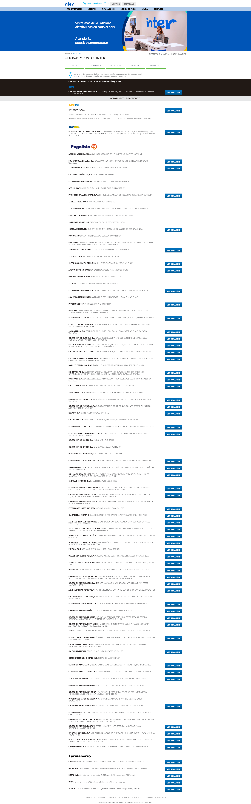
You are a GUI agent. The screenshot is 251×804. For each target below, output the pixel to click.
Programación (74, 9)
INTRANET (102, 798)
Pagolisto (135, 65)
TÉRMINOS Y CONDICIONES (130, 798)
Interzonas (115, 65)
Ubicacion (76, 53)
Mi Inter (116, 4)
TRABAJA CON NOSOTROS (155, 798)
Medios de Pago (128, 9)
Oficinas (74, 65)
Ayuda (145, 9)
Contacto (158, 9)
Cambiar (182, 54)
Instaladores (108, 9)
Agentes (92, 9)
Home (67, 53)
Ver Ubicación (173, 92)
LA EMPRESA (90, 798)
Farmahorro (156, 65)
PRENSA (112, 798)
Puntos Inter (95, 65)
